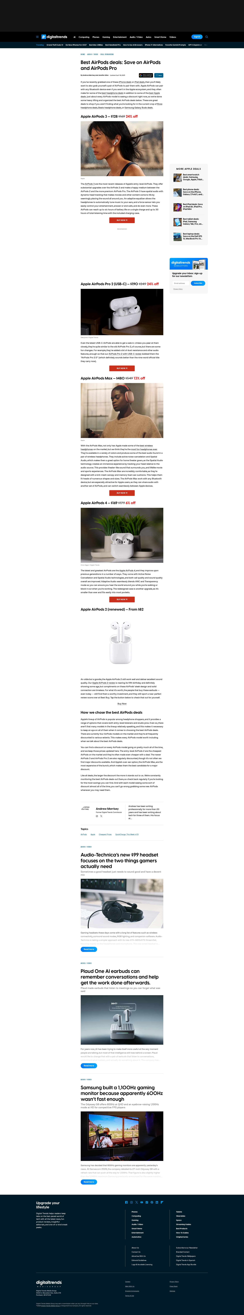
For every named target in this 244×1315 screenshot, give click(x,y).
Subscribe (198, 283)
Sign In (197, 36)
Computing (136, 1216)
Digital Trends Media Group (50, 1306)
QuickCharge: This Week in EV (127, 834)
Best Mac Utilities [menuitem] (96, 45)
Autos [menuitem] (148, 37)
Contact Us (136, 1252)
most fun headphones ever (144, 449)
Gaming (135, 1220)
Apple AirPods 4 (127, 570)
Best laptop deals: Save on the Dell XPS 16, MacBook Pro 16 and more (192, 238)
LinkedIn (157, 1202)
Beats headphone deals (109, 107)
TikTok (147, 1202)
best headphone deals (112, 93)
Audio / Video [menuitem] (136, 37)
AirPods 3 (90, 183)
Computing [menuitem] (84, 37)
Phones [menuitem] (96, 37)
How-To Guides (182, 1233)
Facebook (126, 1202)
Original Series (182, 1237)
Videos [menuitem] (172, 37)
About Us (135, 1248)
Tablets (179, 1212)
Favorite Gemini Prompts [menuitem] (175, 45)
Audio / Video (137, 1224)
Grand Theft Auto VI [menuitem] (55, 45)
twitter (101, 816)
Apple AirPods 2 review (103, 682)
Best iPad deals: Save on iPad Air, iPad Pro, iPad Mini (193, 207)
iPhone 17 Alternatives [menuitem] (154, 45)
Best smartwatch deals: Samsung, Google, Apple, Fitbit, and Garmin (193, 178)
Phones (135, 1212)
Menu (37, 37)
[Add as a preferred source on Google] (146, 75)
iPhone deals (125, 81)
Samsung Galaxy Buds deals (139, 107)
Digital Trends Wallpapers (186, 1256)
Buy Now (122, 703)
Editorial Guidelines (139, 1260)
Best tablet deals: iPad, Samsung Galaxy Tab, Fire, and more (193, 223)
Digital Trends (49, 40)
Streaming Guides (183, 1224)
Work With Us (129, 1286)
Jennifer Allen (104, 75)
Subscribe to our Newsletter (187, 1248)
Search (207, 37)
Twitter (136, 1202)
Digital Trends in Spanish (185, 1260)
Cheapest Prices (105, 834)
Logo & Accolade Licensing (142, 1264)
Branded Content (182, 1252)
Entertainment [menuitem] (120, 37)
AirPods (84, 834)
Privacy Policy (178, 289)
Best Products (181, 1228)
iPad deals (139, 81)
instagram (97, 816)
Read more (89, 949)
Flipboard (162, 1202)
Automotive (136, 1237)
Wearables (180, 1216)
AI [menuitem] (74, 37)
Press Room (174, 1286)
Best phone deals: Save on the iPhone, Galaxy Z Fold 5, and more (192, 193)
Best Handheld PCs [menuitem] (113, 45)
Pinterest (152, 1202)
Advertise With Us (139, 1256)
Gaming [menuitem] (106, 37)
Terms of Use (129, 1296)
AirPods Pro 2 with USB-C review (125, 353)
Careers (127, 1282)
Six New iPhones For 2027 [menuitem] (76, 45)
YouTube (141, 1202)
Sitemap (172, 1291)
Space (178, 1220)
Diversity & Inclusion (132, 1291)
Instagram (131, 1202)
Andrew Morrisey (89, 75)
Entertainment (137, 1233)
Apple (93, 834)
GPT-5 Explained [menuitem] (195, 45)
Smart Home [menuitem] (160, 37)
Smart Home (137, 1228)
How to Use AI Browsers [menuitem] (132, 45)
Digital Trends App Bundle (186, 1264)
